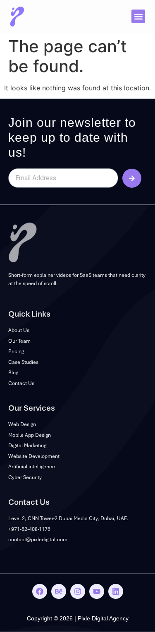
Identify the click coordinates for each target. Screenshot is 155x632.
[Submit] (131, 178)
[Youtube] (96, 591)
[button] (138, 16)
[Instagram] (77, 591)
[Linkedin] (115, 591)
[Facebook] (39, 591)
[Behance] (58, 591)
